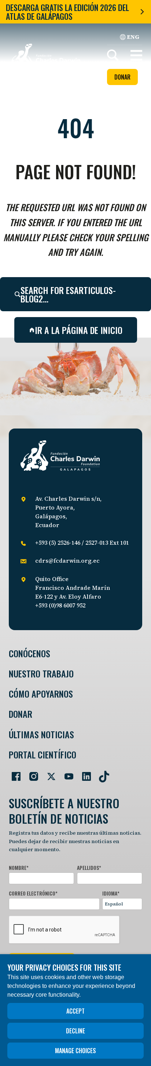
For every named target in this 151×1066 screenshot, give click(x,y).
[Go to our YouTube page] (66, 773)
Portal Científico (42, 754)
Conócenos (29, 653)
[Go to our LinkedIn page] (83, 773)
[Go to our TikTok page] (101, 773)
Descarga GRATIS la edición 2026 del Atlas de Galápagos (67, 11)
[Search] (113, 55)
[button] (136, 55)
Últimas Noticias (41, 734)
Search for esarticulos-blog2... (68, 294)
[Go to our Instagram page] (30, 773)
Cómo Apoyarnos (41, 693)
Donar (122, 77)
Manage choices (75, 1050)
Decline (75, 1030)
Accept (75, 1011)
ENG (133, 37)
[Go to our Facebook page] (13, 773)
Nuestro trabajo (41, 673)
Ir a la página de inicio (78, 330)
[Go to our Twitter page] (48, 773)
